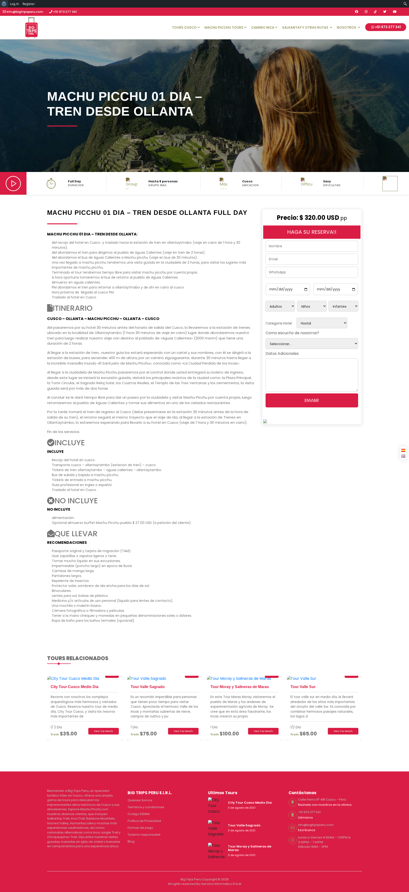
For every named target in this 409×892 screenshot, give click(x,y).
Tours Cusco (184, 27)
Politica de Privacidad (144, 821)
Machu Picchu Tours (223, 27)
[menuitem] (4, 4)
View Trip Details (103, 731)
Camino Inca (262, 27)
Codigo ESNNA (139, 814)
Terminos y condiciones (146, 807)
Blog (131, 841)
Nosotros (347, 27)
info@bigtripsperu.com (25, 11)
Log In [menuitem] (14, 4)
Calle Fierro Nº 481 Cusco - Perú (322, 799)
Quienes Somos (140, 800)
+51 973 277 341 (64, 11)
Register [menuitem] (28, 4)
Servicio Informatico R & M (221, 884)
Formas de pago (140, 827)
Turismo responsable (144, 834)
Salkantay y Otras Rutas (305, 27)
